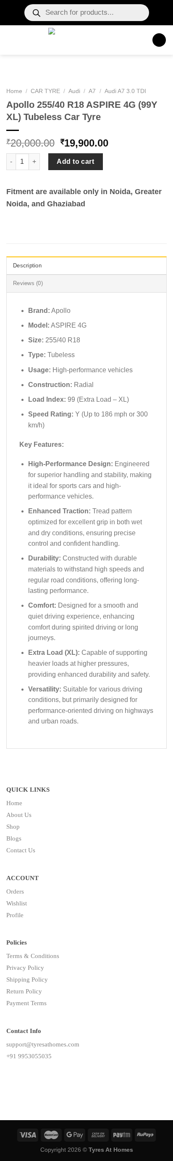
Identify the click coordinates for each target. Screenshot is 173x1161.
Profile (15, 915)
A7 (92, 91)
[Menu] (11, 39)
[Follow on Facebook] (12, 1075)
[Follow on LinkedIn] (39, 1075)
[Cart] (159, 40)
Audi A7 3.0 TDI (125, 91)
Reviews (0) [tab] (28, 283)
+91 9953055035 (29, 1056)
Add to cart (75, 161)
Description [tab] (27, 265)
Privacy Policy (25, 967)
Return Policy (24, 991)
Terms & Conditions (32, 956)
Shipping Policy (27, 979)
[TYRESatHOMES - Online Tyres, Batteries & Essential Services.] (84, 40)
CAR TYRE (45, 91)
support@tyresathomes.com (42, 1044)
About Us (18, 814)
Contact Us (20, 850)
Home (14, 91)
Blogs (13, 838)
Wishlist (16, 903)
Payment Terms (26, 1003)
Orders (15, 891)
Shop (13, 826)
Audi (74, 91)
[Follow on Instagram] (26, 1075)
